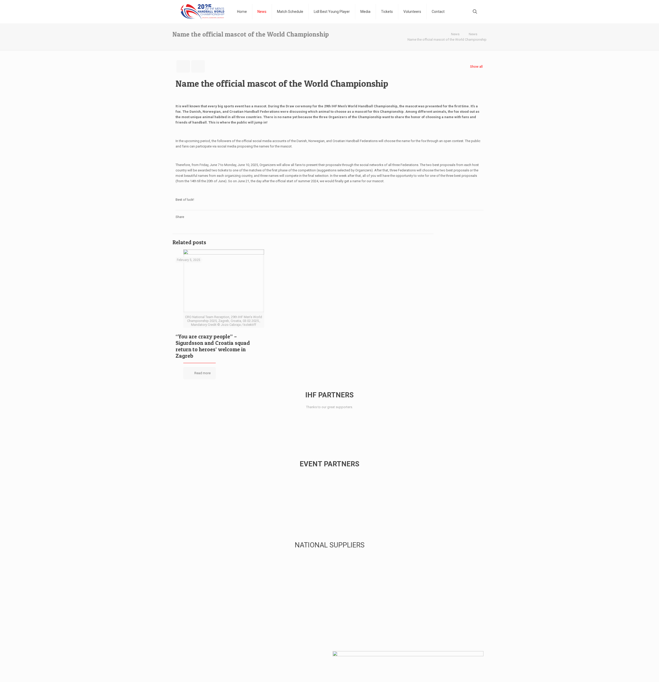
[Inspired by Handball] (202, 11)
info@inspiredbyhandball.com (228, 663)
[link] (189, 422)
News (455, 34)
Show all (476, 66)
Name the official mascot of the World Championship (447, 39)
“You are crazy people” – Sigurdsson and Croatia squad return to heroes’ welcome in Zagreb (213, 346)
